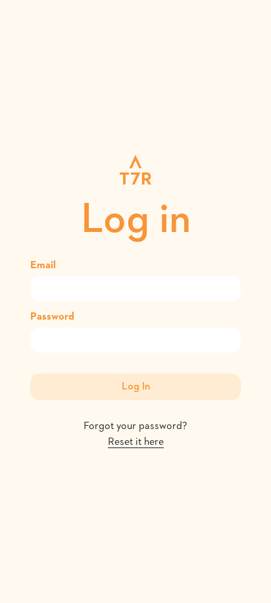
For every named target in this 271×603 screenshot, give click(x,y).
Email (43, 265)
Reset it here (136, 442)
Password (52, 317)
